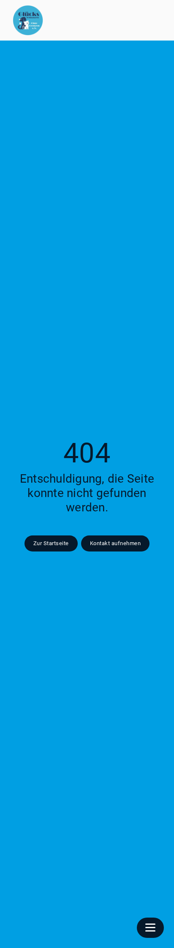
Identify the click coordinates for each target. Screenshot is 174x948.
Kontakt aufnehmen (115, 543)
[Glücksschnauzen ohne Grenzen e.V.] (28, 20)
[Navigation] (150, 928)
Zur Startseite (51, 543)
